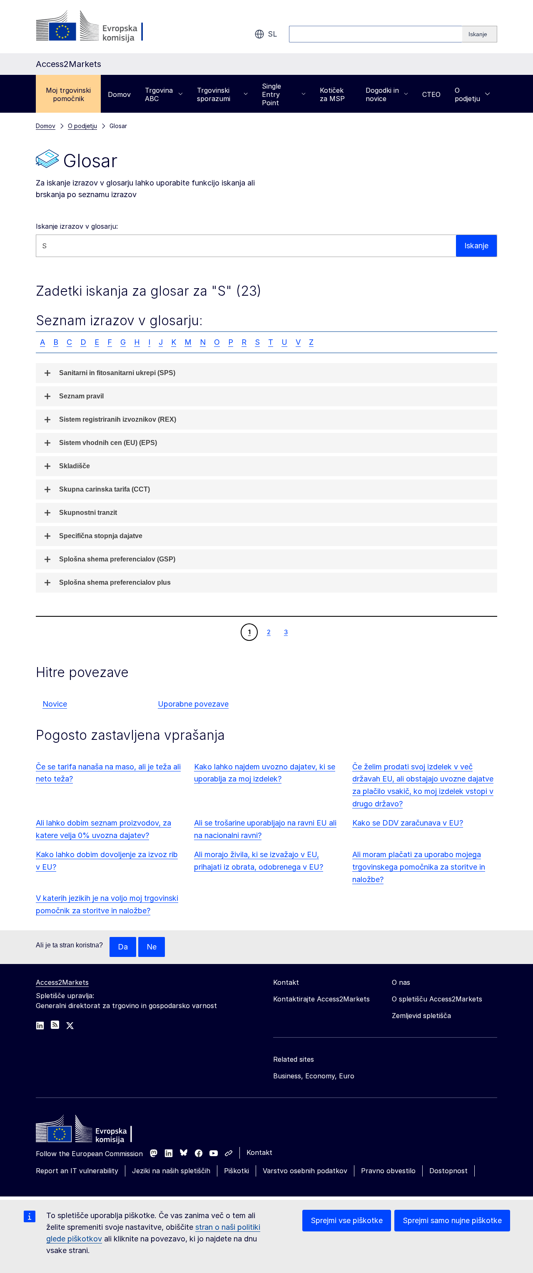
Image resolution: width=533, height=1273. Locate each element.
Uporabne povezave (193, 704)
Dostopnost (448, 1171)
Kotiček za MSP (332, 94)
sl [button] (272, 34)
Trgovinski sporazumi (213, 94)
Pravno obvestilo (388, 1171)
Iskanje (476, 245)
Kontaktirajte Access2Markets (321, 999)
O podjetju (467, 94)
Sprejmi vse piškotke (347, 1220)
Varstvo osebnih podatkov (305, 1171)
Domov (119, 94)
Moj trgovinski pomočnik (68, 94)
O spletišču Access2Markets (437, 999)
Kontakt (259, 1152)
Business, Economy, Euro (313, 1076)
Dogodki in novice (382, 94)
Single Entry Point (271, 94)
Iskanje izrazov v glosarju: (77, 226)
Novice (54, 704)
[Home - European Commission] (96, 1131)
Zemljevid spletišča (421, 1015)
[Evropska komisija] (103, 26)
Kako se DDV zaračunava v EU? (407, 822)
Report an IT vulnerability (77, 1171)
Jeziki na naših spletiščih (171, 1171)
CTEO (431, 94)
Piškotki (236, 1171)
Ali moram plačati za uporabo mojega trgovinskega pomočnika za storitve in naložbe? (418, 867)
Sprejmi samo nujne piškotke (452, 1220)
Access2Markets (62, 982)
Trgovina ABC (159, 94)
